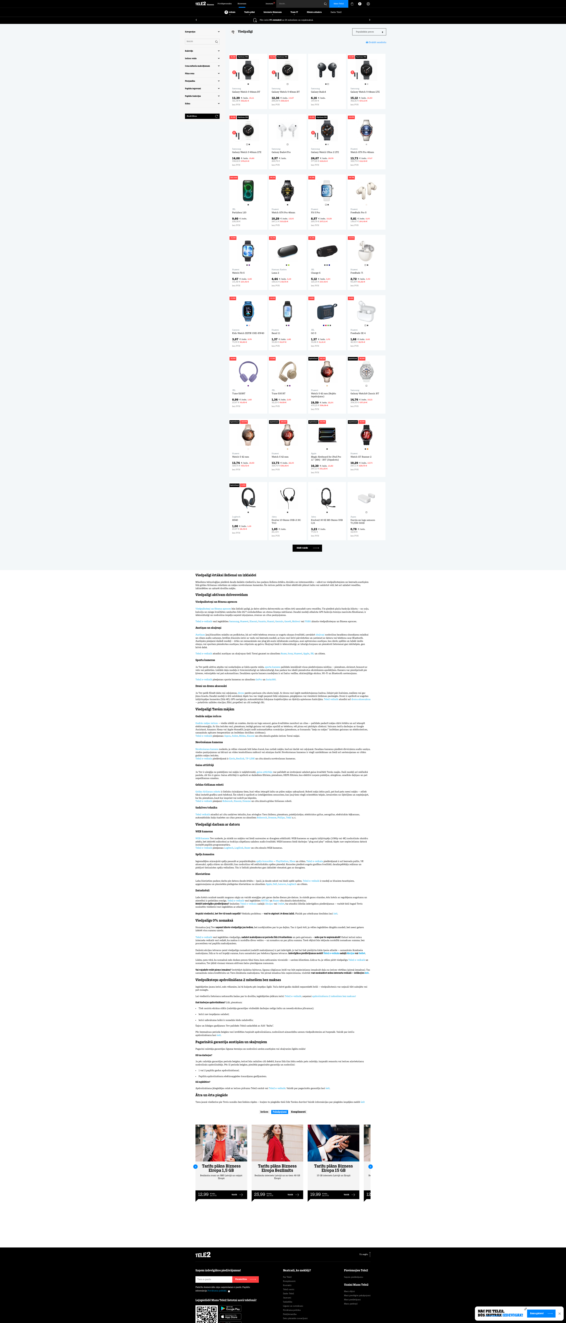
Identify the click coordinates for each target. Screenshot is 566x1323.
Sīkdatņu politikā (296, 1309)
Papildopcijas (346, 1313)
